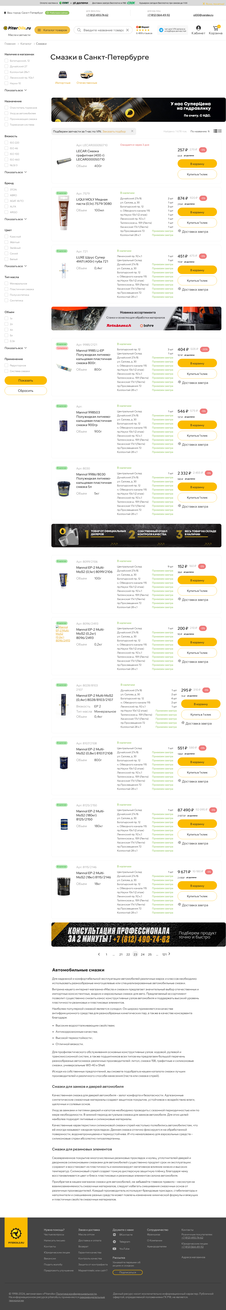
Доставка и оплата (89, 1240)
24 (142, 954)
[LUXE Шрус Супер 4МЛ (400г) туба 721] (64, 270)
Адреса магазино (193, 1257)
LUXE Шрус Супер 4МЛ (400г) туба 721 (92, 259)
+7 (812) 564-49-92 (158, 15)
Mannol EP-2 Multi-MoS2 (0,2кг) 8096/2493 (90, 633)
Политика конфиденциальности (76, 1293)
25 (150, 954)
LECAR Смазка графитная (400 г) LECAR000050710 (90, 155)
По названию (199, 131)
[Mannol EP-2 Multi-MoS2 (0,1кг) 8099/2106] (64, 581)
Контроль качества (90, 1258)
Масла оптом (86, 1234)
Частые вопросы (54, 1234)
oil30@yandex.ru (203, 15)
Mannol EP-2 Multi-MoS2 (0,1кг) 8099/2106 (94, 569)
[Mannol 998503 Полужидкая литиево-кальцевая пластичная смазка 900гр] (64, 425)
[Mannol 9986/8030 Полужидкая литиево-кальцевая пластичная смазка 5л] (64, 487)
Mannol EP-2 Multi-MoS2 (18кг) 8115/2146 (93, 875)
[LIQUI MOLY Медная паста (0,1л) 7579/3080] (64, 213)
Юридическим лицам (57, 1252)
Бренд (9, 183)
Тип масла (12, 277)
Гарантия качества (89, 1252)
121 (164, 954)
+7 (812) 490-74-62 (97, 15)
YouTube (124, 1248)
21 (120, 954)
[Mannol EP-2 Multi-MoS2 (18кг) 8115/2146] (64, 886)
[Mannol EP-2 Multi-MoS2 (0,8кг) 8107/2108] (64, 762)
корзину (197, 164)
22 (128, 954)
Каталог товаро (55, 30)
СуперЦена (62, 348)
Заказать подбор (114, 131)
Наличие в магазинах (19, 54)
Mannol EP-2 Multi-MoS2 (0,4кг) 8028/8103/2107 (94, 697)
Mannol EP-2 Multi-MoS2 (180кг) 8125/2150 (90, 815)
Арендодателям (156, 1246)
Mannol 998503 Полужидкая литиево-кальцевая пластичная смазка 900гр (94, 418)
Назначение (13, 101)
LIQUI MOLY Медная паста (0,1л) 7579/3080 (94, 201)
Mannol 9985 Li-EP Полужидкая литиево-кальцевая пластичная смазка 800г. (94, 357)
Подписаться (127, 1272)
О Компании (154, 1240)
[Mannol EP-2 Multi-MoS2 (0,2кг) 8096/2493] (64, 643)
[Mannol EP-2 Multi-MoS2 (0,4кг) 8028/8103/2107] (64, 704)
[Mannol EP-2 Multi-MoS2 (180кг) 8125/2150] (64, 824)
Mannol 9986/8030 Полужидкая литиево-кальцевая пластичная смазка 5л (94, 480)
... (114, 954)
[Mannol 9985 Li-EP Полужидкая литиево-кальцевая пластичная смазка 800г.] (64, 368)
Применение (14, 359)
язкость (11, 136)
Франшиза (153, 1234)
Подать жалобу (53, 1264)
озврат (83, 1246)
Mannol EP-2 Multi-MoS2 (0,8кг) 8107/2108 (94, 751)
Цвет (8, 230)
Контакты (50, 1246)
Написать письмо (54, 1240)
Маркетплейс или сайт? (93, 1270)
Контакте (125, 1234)
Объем (9, 312)
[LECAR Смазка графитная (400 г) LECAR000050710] (64, 160)
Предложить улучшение (58, 1270)
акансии (50, 1258)
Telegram (124, 1241)
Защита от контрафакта (93, 1264)
